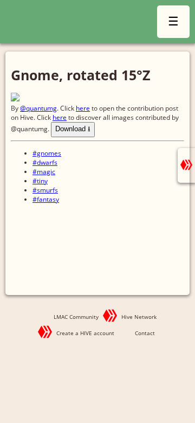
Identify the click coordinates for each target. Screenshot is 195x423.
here (83, 108)
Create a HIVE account (85, 333)
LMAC (72, 23)
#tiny (40, 180)
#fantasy (45, 199)
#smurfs (45, 190)
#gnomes (46, 153)
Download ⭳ (72, 129)
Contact (145, 333)
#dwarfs (44, 162)
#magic (43, 171)
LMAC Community (76, 317)
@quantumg (38, 108)
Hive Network (139, 317)
